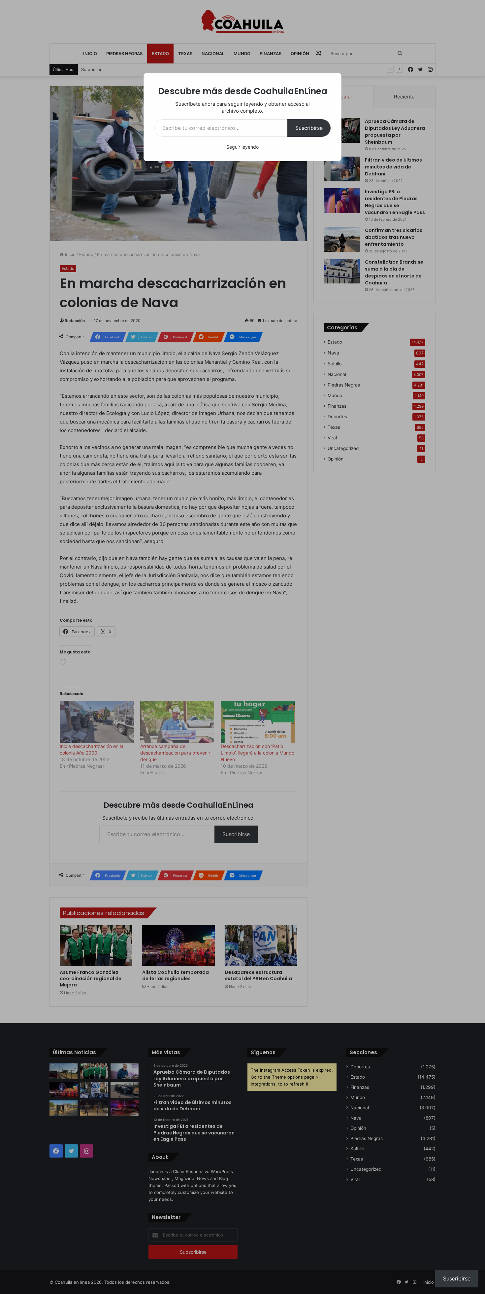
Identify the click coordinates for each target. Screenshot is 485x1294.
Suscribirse (309, 128)
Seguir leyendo (242, 147)
